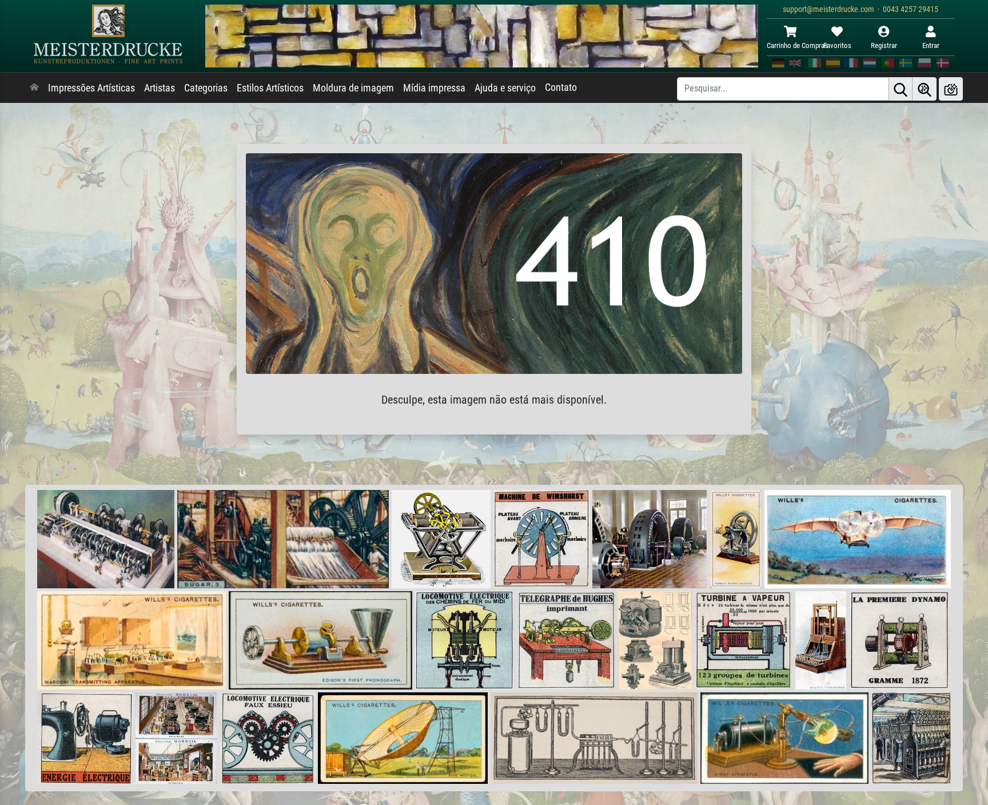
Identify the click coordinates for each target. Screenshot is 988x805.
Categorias (206, 88)
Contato (561, 87)
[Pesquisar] (901, 89)
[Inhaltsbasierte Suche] (925, 89)
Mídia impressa (434, 88)
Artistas (159, 88)
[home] (34, 88)
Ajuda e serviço (505, 88)
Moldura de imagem (353, 88)
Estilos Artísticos (270, 88)
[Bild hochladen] (951, 89)
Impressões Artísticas (91, 88)
